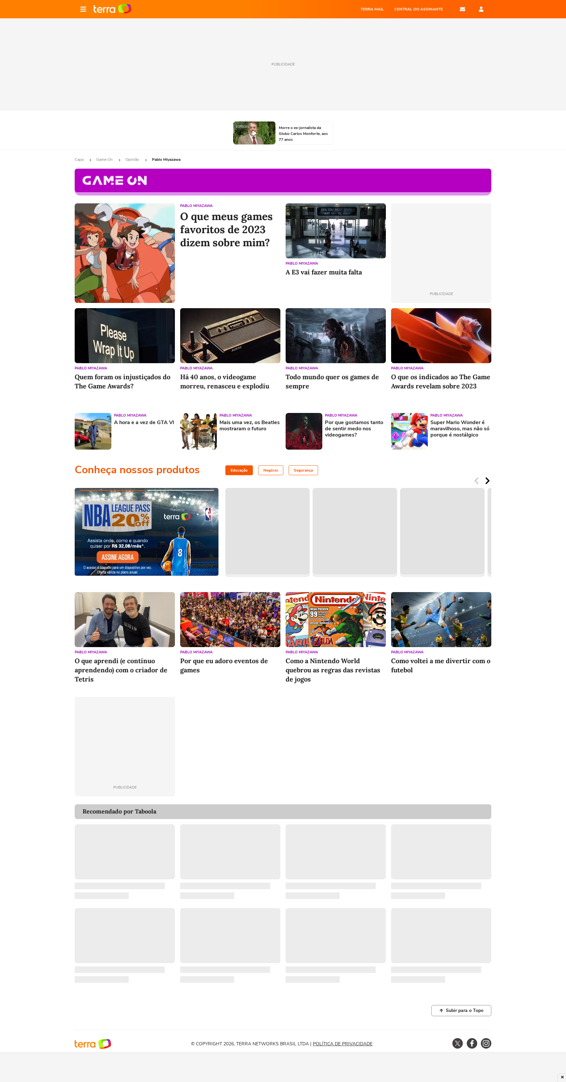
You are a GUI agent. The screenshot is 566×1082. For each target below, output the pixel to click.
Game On (105, 159)
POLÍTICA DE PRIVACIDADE (342, 1044)
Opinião (132, 159)
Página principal (112, 9)
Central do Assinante (418, 9)
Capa (80, 159)
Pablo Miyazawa (196, 205)
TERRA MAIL (372, 9)
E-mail (462, 9)
